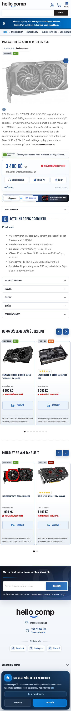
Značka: (8, 188)
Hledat (61, 13)
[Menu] (66, 4)
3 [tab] (31, 431)
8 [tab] (46, 431)
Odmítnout (18, 703)
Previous (59, 331)
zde (52, 688)
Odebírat (57, 586)
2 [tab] (28, 431)
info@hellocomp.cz (38, 623)
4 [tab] (34, 431)
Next (66, 331)
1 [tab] (25, 431)
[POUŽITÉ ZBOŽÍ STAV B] (53, 354)
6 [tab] (40, 431)
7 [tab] (43, 431)
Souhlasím (50, 703)
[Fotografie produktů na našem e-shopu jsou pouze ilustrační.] (4, 109)
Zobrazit (20, 405)
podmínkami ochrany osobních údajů (48, 594)
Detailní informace (44, 145)
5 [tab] (37, 431)
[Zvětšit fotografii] (66, 60)
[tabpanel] (18, 382)
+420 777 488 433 (38, 629)
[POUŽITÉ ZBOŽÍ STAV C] (53, 476)
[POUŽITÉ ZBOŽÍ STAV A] (17, 354)
